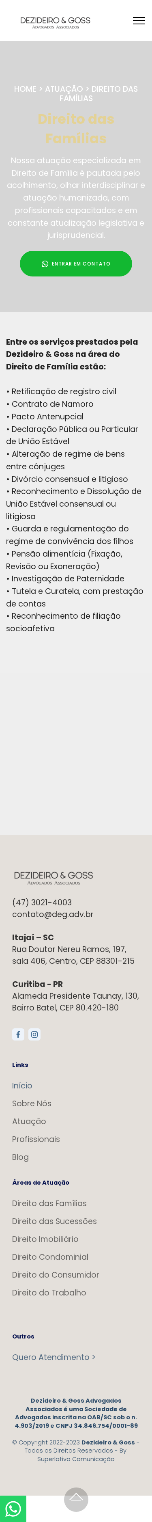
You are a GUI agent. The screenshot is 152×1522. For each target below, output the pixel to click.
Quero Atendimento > (54, 1357)
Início (22, 1085)
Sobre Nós (31, 1103)
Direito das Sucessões (54, 1221)
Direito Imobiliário (45, 1239)
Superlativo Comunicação (76, 1459)
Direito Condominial (50, 1257)
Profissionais (36, 1139)
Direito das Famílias (49, 1203)
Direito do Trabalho (49, 1292)
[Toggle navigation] (139, 20)
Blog (20, 1157)
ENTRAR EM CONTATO (81, 263)
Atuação (29, 1121)
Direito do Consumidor (55, 1274)
